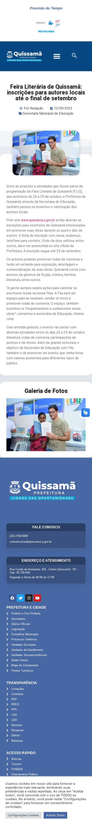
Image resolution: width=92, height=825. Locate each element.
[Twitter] (20, 598)
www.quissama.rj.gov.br (38, 220)
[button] (57, 56)
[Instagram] (29, 598)
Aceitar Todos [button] (55, 815)
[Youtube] (37, 598)
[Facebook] (12, 598)
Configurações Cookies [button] (23, 815)
